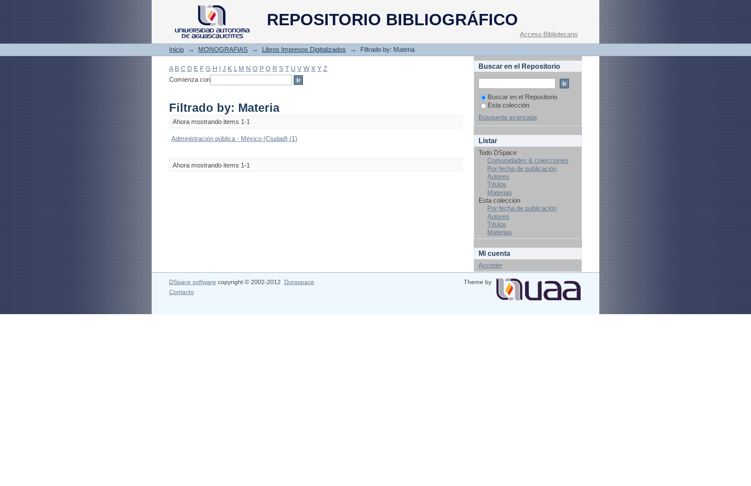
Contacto (181, 291)
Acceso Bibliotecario (549, 34)
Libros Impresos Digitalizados (304, 49)
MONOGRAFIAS (223, 49)
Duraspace (299, 281)
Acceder (490, 265)
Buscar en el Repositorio (522, 97)
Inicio (176, 49)
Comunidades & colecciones (527, 160)
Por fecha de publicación (522, 168)
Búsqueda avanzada (508, 117)
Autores (498, 176)
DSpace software (192, 281)
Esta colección (508, 105)
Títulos (496, 184)
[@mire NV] (538, 285)
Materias (499, 192)
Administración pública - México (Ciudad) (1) (234, 138)
